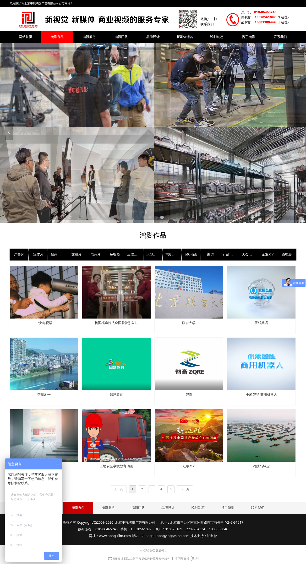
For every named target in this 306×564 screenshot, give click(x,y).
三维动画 (134, 254)
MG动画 (191, 254)
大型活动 (153, 254)
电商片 (96, 254)
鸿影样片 (172, 254)
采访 (210, 254)
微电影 (287, 254)
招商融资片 (59, 254)
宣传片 (38, 254)
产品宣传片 (231, 254)
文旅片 (76, 254)
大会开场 (248, 254)
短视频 (115, 254)
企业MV (268, 254)
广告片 (19, 254)
